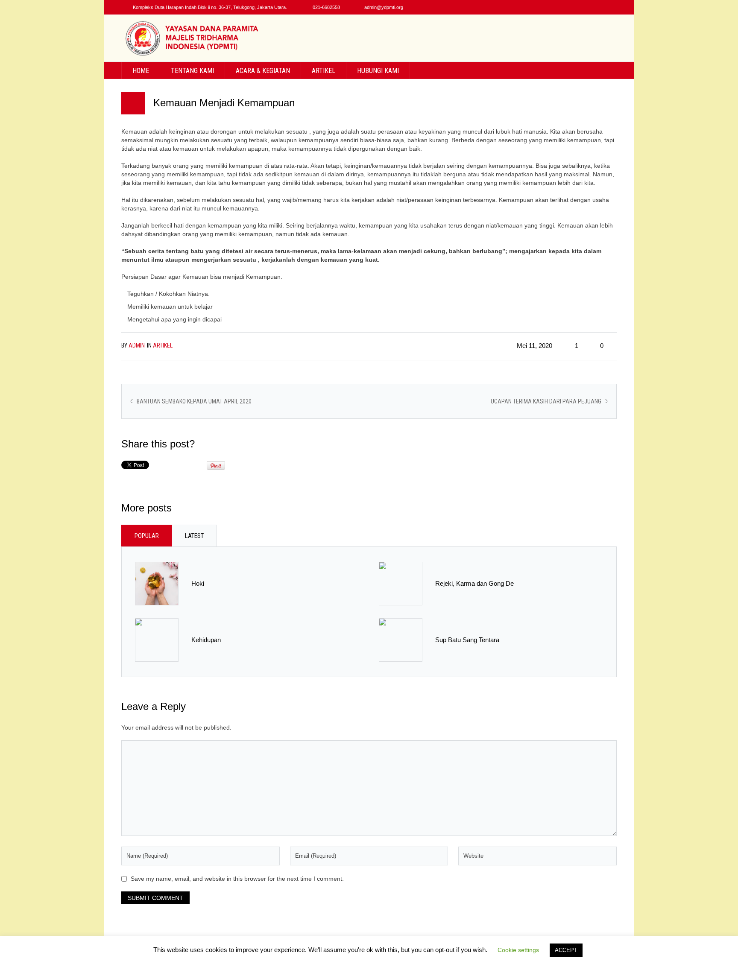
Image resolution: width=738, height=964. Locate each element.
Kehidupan (206, 639)
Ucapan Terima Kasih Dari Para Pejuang (546, 401)
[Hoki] (156, 583)
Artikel (163, 345)
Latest (194, 536)
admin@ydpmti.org (383, 7)
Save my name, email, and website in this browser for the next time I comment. (237, 878)
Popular (147, 536)
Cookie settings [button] (518, 949)
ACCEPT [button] (566, 950)
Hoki (197, 583)
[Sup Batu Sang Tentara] (400, 639)
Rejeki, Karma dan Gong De (474, 583)
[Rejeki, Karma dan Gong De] (400, 583)
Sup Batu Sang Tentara (467, 639)
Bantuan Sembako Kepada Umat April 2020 (194, 401)
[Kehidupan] (156, 639)
